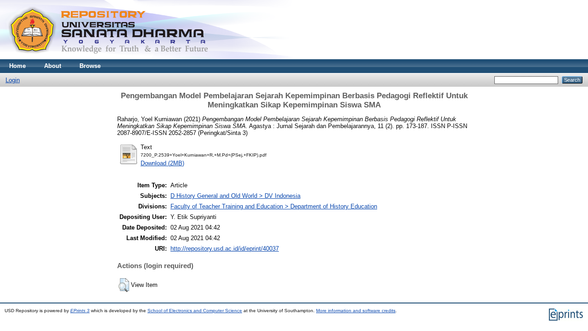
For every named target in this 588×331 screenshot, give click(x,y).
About (52, 65)
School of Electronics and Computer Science (194, 310)
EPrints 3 (80, 310)
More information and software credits (356, 310)
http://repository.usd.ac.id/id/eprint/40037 (224, 248)
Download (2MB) (162, 163)
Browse (90, 65)
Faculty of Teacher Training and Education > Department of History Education (273, 206)
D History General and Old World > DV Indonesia (235, 195)
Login (13, 80)
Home (17, 65)
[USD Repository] (108, 57)
